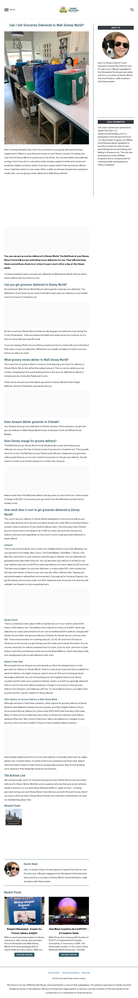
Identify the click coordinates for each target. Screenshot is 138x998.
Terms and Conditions (70, 973)
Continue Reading (24, 955)
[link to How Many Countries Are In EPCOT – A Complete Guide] (69, 911)
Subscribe (86, 973)
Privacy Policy (54, 973)
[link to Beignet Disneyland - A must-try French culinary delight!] (24, 911)
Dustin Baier (31, 864)
